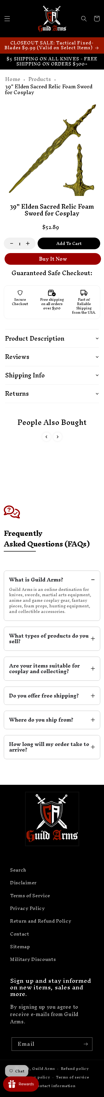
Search (18, 870)
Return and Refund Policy (40, 921)
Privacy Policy (27, 908)
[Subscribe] (85, 1044)
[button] (7, 18)
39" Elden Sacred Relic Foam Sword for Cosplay (48, 89)
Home (12, 79)
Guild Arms (43, 1068)
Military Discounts (33, 959)
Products (39, 79)
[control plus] (30, 243)
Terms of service (72, 1077)
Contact (19, 934)
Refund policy (75, 1068)
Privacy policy (35, 1077)
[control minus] (9, 243)
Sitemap (20, 946)
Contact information (54, 1086)
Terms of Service (30, 895)
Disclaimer (23, 882)
